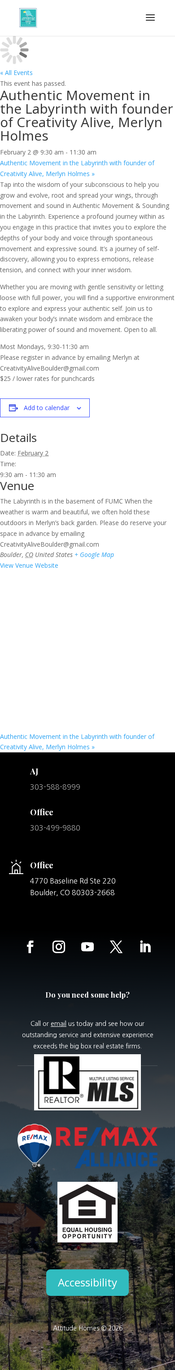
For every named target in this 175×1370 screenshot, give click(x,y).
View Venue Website (29, 565)
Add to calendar (47, 407)
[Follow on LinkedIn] (145, 946)
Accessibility (87, 1282)
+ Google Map (94, 554)
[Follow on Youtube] (87, 946)
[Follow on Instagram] (58, 946)
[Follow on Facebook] (30, 946)
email (58, 1024)
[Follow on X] (116, 946)
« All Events (16, 72)
